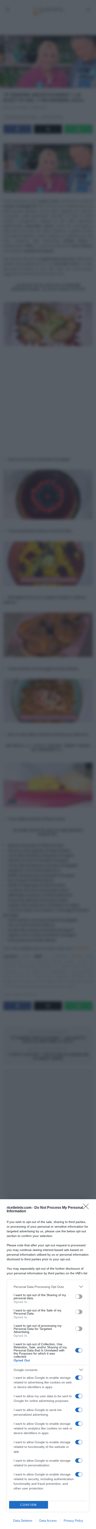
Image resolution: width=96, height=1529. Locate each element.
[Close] (87, 1208)
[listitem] (48, 1286)
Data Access (48, 1520)
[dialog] (48, 1364)
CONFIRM (28, 1505)
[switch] (78, 1296)
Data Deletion (22, 1520)
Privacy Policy (73, 1520)
